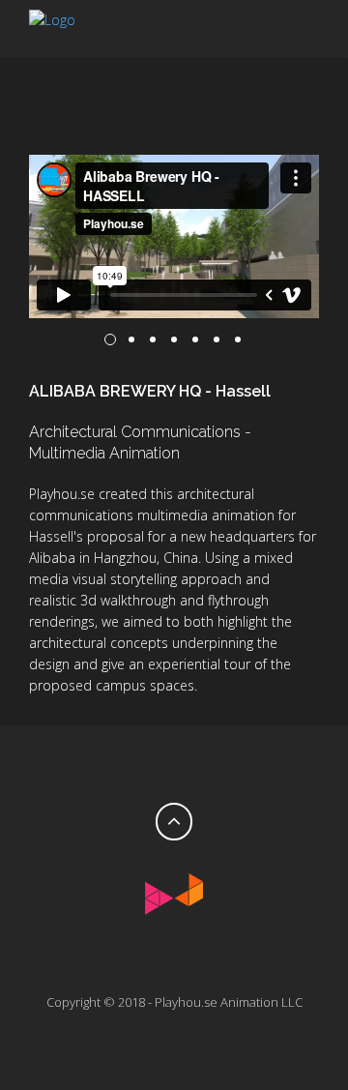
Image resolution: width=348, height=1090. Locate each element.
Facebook (154, 957)
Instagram (232, 957)
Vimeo (116, 957)
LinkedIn (193, 957)
